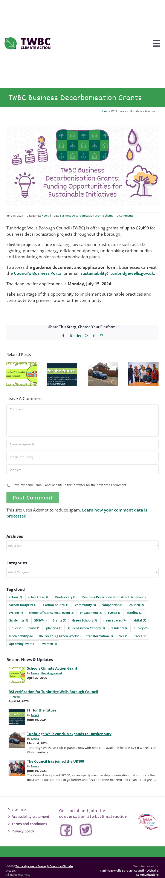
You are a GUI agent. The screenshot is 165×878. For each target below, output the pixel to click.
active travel (38, 597)
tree (123, 636)
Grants (59, 620)
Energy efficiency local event (51, 613)
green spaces (114, 620)
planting (54, 628)
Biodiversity (65, 597)
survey (141, 628)
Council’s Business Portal (38, 273)
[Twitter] (85, 830)
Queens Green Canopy (86, 628)
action (15, 597)
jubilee (16, 628)
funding (134, 613)
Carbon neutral (56, 605)
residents (119, 628)
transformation (99, 636)
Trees (140, 636)
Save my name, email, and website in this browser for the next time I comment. (70, 485)
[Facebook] (66, 830)
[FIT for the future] (62, 365)
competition (113, 605)
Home (104, 111)
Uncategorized (51, 673)
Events (114, 613)
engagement (91, 613)
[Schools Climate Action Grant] (21, 365)
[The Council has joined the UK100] (143, 365)
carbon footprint (23, 605)
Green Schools (84, 620)
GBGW (40, 620)
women (49, 644)
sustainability (21, 636)
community (85, 605)
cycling (16, 613)
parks (34, 628)
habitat (138, 620)
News (45, 215)
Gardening (18, 620)
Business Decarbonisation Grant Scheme (86, 215)
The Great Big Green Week (59, 636)
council (136, 605)
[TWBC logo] (148, 815)
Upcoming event (23, 644)
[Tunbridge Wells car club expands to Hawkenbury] (103, 365)
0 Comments (125, 215)
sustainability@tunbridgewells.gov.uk (117, 273)
